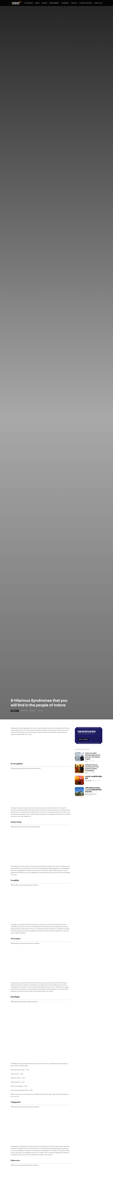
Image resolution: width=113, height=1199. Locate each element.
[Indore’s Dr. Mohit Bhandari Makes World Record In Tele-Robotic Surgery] (79, 756)
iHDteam (33, 710)
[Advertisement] (40, 748)
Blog (86, 761)
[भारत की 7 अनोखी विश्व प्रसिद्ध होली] (79, 780)
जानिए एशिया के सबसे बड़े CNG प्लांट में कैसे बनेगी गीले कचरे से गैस (93, 790)
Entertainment (88, 780)
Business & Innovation (91, 794)
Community (14, 710)
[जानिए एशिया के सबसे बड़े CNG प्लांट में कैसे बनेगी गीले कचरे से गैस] (79, 791)
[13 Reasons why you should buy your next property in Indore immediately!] (79, 768)
